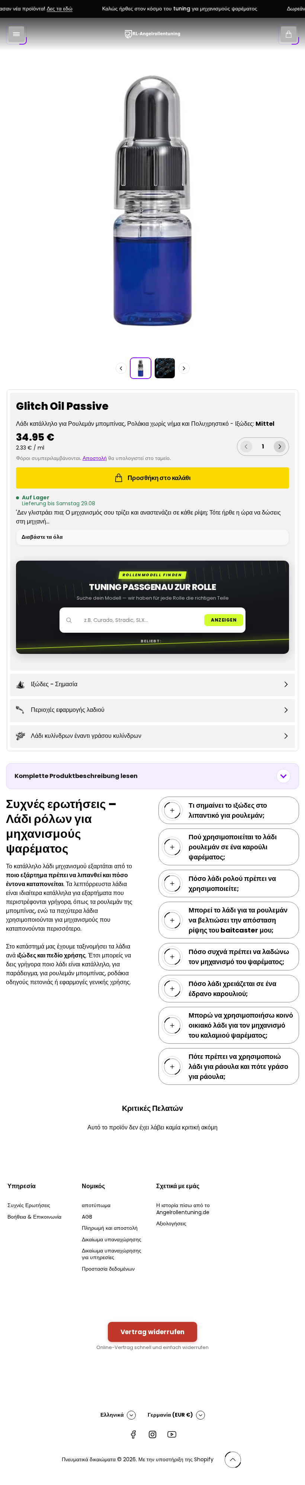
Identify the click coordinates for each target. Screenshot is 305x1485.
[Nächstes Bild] (184, 368)
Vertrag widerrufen (152, 1331)
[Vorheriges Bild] (121, 368)
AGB (87, 1216)
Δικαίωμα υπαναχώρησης (111, 1239)
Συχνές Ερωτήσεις (28, 1205)
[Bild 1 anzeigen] (140, 368)
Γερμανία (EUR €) (170, 1414)
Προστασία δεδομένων (108, 1268)
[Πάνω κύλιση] (232, 1459)
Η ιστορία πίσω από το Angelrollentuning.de (183, 1209)
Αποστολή (95, 458)
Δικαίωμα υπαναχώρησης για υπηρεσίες (111, 1254)
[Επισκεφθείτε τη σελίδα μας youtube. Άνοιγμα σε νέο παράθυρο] (171, 1434)
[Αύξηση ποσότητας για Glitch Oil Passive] (280, 447)
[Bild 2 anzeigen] (165, 368)
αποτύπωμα (96, 1205)
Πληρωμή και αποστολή (110, 1228)
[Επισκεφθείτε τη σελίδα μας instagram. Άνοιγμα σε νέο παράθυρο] (152, 1434)
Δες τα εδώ (47, 9)
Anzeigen (224, 620)
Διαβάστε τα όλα (42, 537)
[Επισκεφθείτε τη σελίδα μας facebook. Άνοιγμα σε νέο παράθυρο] (133, 1434)
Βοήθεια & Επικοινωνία (34, 1216)
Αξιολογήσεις (171, 1223)
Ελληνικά (112, 1414)
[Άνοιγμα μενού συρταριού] (16, 34)
